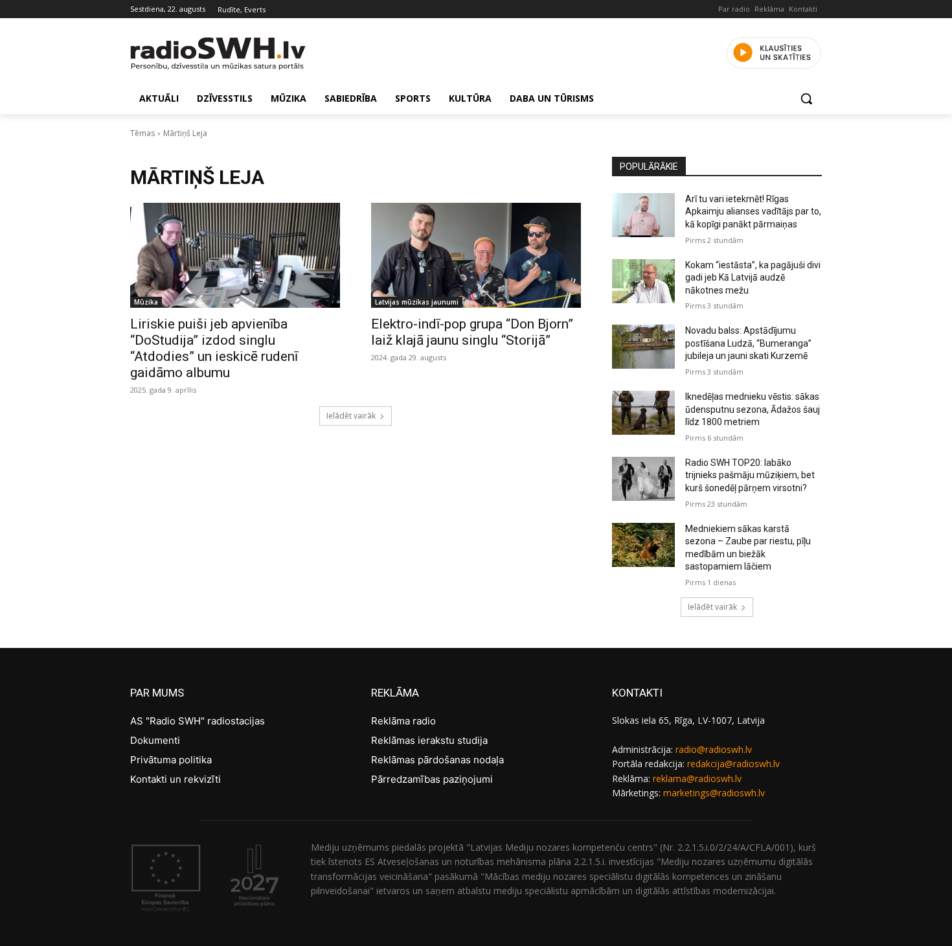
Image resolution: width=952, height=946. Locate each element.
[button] (806, 98)
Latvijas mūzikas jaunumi (417, 301)
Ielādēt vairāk (351, 415)
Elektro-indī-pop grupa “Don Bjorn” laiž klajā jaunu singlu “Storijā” (472, 332)
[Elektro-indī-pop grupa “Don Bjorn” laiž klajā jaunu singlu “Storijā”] (476, 255)
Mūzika (146, 301)
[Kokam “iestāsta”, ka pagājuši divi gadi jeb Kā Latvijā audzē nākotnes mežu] (643, 281)
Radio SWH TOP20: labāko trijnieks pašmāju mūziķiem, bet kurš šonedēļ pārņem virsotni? (750, 475)
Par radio (734, 9)
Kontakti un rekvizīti (175, 779)
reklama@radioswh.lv (697, 778)
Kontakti (803, 9)
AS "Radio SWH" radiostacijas (197, 721)
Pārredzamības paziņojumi (432, 779)
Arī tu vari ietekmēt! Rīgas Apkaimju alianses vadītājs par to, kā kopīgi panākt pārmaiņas (753, 211)
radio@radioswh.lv (713, 749)
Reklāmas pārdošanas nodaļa (437, 760)
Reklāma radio (403, 721)
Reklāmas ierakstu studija (429, 740)
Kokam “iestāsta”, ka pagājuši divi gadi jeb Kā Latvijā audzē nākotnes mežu (753, 277)
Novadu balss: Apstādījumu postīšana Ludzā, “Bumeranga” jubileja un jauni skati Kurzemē (748, 343)
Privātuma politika (171, 760)
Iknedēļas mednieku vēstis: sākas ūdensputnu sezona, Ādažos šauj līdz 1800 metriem (752, 409)
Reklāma (769, 9)
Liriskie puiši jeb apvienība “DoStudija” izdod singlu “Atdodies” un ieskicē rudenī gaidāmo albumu (214, 348)
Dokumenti (155, 740)
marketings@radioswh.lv (714, 793)
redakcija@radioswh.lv (733, 763)
